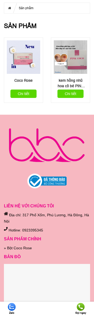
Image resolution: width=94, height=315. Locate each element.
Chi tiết (23, 94)
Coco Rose (23, 80)
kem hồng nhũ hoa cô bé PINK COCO (71, 83)
